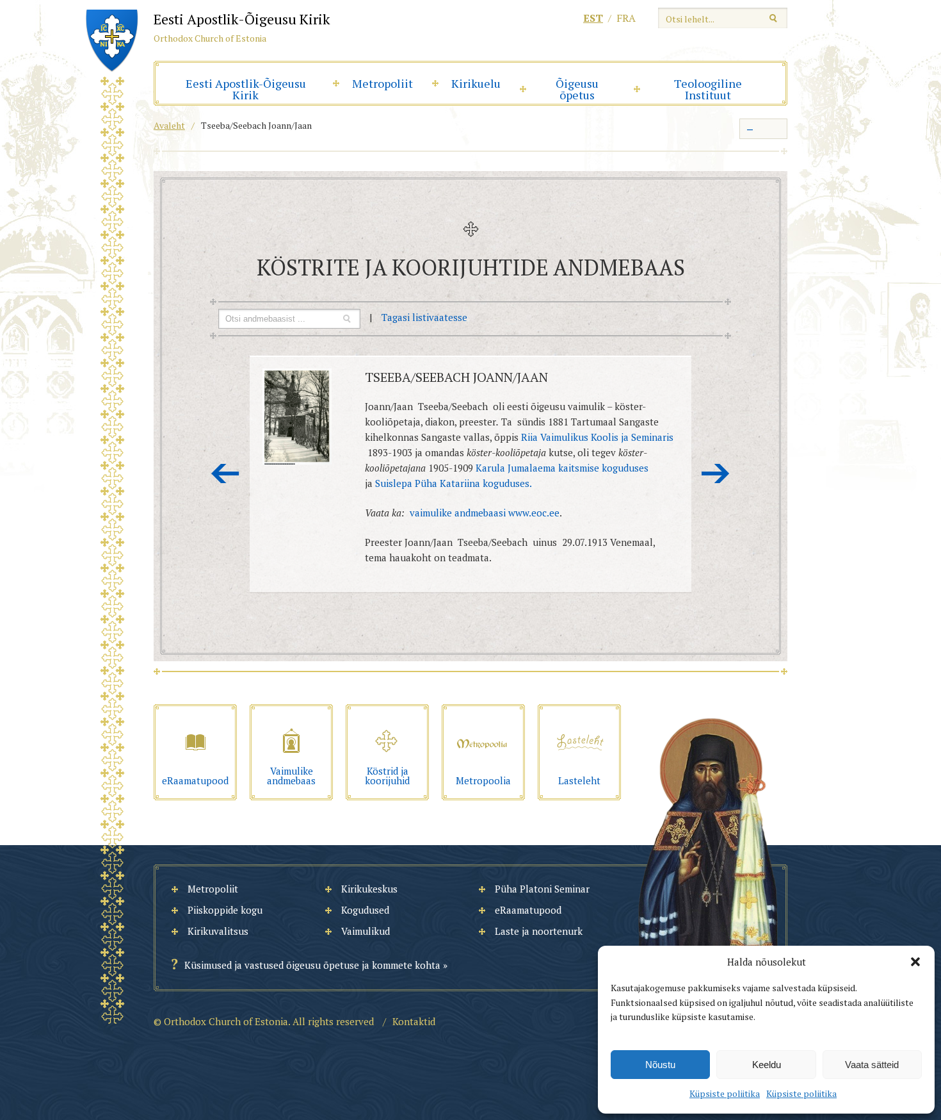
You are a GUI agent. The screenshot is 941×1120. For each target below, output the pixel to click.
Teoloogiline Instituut (708, 89)
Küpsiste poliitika (724, 1093)
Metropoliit (382, 83)
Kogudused (365, 909)
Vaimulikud (365, 931)
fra (626, 18)
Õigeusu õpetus (577, 89)
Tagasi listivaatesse (424, 317)
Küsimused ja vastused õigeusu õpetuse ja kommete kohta (312, 965)
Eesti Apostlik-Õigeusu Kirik (246, 89)
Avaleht (169, 125)
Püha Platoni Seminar (542, 888)
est (593, 18)
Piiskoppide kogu (225, 909)
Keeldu (766, 1064)
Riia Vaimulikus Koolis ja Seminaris (597, 437)
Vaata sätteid (872, 1064)
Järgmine (716, 473)
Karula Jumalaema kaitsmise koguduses (562, 467)
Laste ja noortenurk (539, 931)
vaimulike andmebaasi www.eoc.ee (484, 512)
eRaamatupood (528, 909)
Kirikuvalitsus (218, 931)
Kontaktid (413, 1021)
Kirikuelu (476, 83)
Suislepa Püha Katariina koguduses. (453, 483)
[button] (915, 961)
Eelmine (225, 473)
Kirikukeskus (369, 888)
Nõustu (660, 1064)
